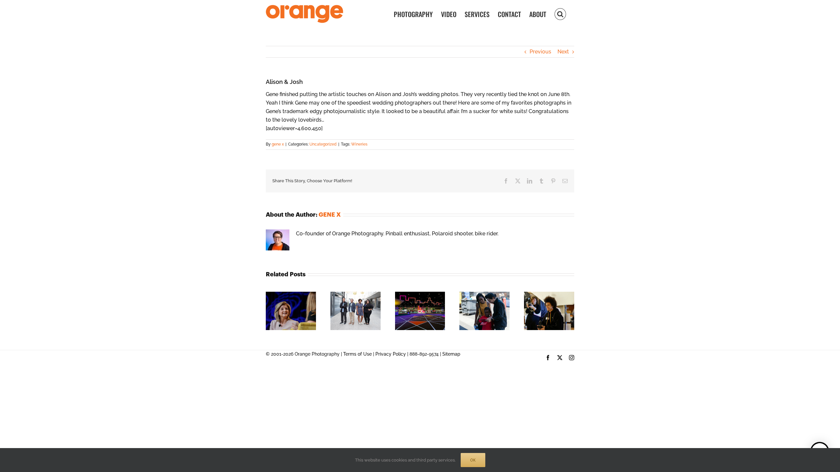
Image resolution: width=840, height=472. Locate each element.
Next (563, 52)
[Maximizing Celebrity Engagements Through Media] (291, 295)
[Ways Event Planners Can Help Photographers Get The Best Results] (420, 295)
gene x (278, 144)
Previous (540, 52)
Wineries (359, 144)
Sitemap (451, 354)
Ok (473, 460)
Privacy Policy (390, 354)
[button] (560, 13)
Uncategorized (323, 144)
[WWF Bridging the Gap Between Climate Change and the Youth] (355, 295)
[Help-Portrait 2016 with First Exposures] (549, 295)
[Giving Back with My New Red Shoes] (484, 295)
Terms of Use (357, 354)
